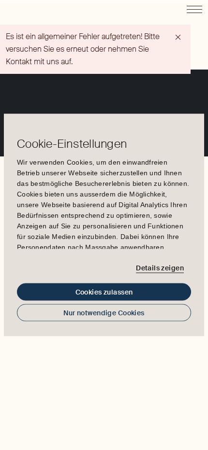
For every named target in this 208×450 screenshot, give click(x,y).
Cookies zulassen (104, 292)
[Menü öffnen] (194, 9)
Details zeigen (160, 267)
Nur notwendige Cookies (103, 313)
